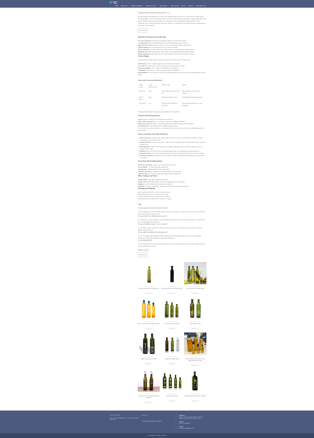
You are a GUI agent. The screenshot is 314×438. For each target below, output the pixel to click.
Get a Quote (143, 30)
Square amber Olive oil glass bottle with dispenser (148, 396)
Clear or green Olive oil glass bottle (195, 288)
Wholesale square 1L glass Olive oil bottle (195, 396)
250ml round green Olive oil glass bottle (148, 288)
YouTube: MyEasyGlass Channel (152, 421)
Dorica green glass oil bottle (172, 323)
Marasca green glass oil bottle (149, 359)
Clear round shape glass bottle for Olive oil (149, 323)
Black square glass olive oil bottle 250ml (172, 288)
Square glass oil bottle (172, 396)
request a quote (201, 23)
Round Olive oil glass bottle (172, 359)
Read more (149, 293)
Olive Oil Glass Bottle (148, 286)
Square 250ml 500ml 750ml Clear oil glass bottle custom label (195, 359)
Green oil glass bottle (195, 323)
